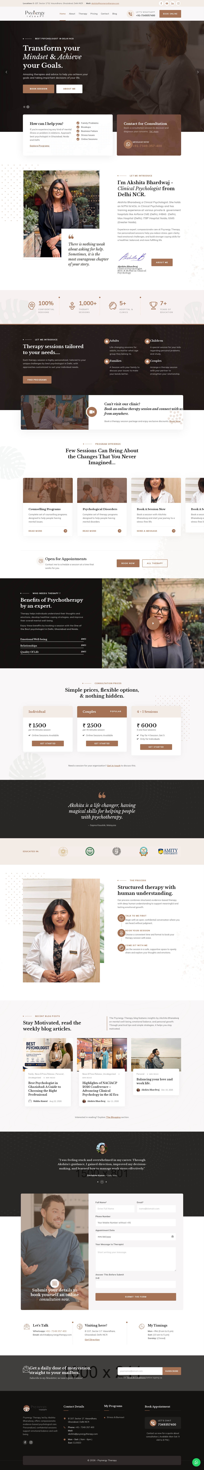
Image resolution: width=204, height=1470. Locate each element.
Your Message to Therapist (109, 1244)
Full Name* (101, 1202)
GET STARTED (48, 743)
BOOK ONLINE (170, 14)
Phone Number (103, 1216)
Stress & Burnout (115, 1417)
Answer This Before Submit (109, 1274)
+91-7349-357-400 (147, 146)
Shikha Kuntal (40, 1101)
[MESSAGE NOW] (128, 144)
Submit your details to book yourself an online (55, 1295)
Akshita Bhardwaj (96, 1101)
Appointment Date (105, 1230)
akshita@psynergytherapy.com (105, 3)
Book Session (38, 89)
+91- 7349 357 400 (56, 1331)
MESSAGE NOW (141, 142)
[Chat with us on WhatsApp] (196, 1462)
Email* (140, 1202)
